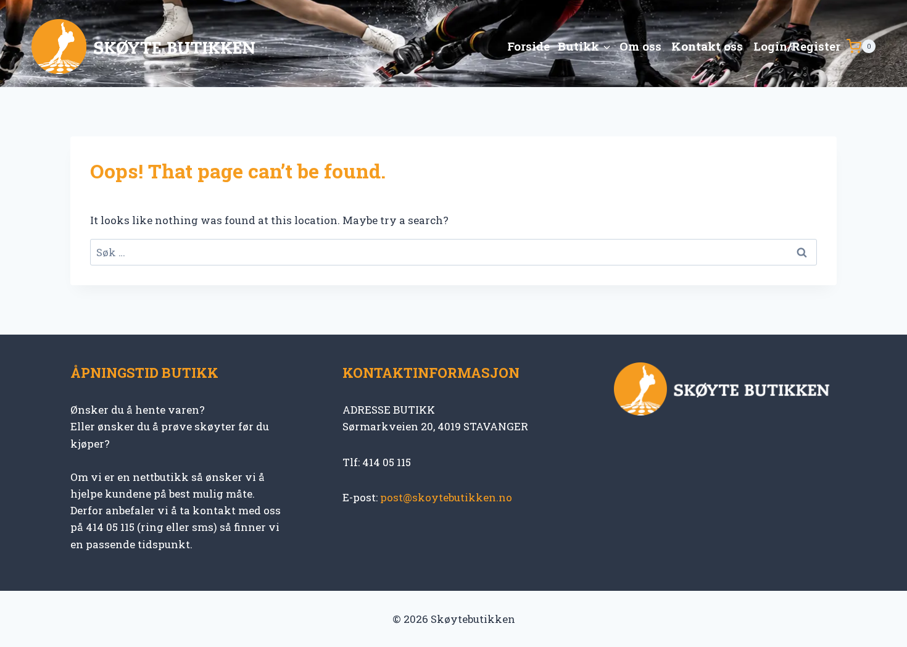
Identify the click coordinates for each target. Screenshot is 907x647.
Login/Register (796, 46)
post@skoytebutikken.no (446, 497)
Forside (528, 46)
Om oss (640, 46)
